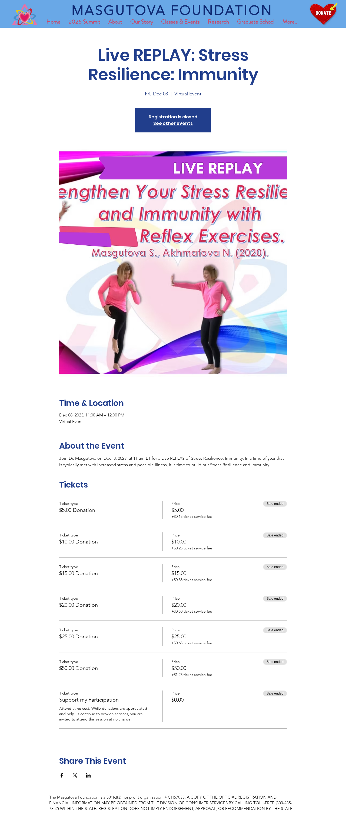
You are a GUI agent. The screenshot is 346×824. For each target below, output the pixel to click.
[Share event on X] (75, 775)
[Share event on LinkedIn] (88, 775)
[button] (255, 22)
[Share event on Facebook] (61, 775)
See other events (173, 123)
